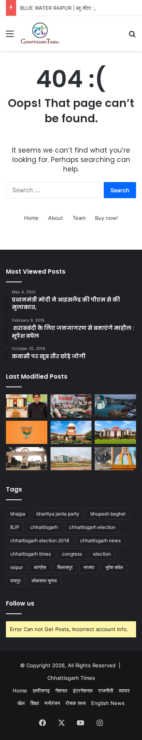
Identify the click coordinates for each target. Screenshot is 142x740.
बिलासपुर (65, 567)
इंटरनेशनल (83, 690)
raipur (16, 567)
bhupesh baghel (107, 514)
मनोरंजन (52, 703)
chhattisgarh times (30, 554)
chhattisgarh (44, 527)
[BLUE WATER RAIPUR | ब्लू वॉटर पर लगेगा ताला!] (115, 406)
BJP (14, 527)
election (102, 554)
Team (79, 218)
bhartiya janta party (57, 514)
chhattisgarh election (92, 527)
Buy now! (106, 218)
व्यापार (124, 690)
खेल (21, 703)
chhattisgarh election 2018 (39, 540)
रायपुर (15, 581)
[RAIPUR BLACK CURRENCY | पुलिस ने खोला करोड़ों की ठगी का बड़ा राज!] (71, 406)
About (55, 218)
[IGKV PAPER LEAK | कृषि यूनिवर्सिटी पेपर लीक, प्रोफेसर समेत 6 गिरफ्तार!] (26, 458)
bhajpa (17, 514)
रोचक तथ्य (75, 703)
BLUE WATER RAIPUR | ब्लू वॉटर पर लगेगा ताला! (70, 8)
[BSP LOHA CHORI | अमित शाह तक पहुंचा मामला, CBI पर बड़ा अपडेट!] (115, 458)
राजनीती (105, 690)
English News (108, 703)
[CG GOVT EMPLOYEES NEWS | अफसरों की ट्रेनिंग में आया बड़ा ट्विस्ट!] (71, 458)
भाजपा (89, 567)
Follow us (20, 603)
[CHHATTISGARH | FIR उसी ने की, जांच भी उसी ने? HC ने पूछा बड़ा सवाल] (115, 432)
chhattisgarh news (100, 540)
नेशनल (61, 690)
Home (31, 218)
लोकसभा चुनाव (44, 581)
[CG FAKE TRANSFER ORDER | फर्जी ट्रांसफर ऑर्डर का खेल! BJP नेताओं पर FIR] (26, 432)
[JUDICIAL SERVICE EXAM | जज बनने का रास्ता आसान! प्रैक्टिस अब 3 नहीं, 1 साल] (71, 432)
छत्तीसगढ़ (41, 690)
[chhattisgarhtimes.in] (40, 33)
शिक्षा (34, 703)
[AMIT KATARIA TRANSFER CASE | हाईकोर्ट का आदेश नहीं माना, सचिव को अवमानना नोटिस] (26, 406)
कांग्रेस (40, 567)
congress (72, 554)
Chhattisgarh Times (71, 678)
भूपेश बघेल (114, 567)
